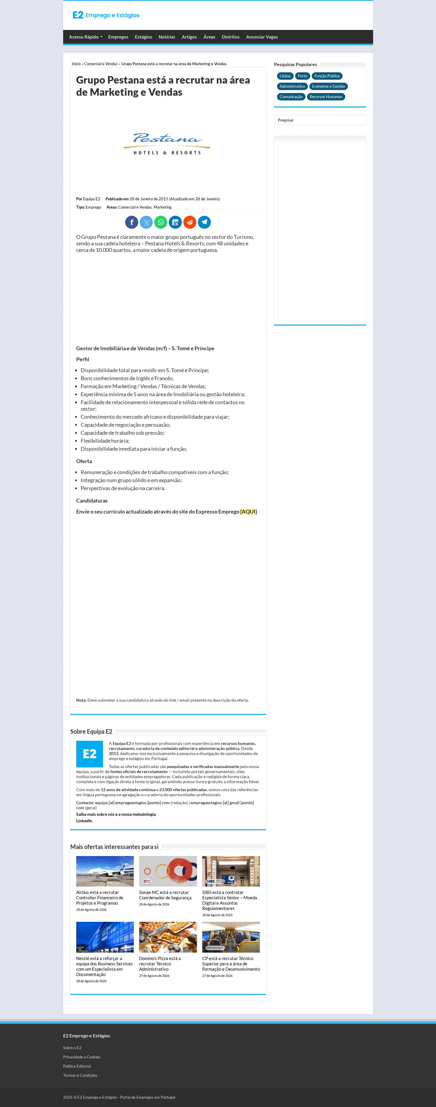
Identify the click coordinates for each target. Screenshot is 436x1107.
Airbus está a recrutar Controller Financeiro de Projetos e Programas (99, 898)
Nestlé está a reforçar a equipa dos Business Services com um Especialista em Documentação (104, 966)
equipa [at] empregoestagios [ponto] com (132, 802)
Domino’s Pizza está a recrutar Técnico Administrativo (160, 964)
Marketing (162, 207)
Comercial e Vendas (101, 63)
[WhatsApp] (160, 222)
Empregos (118, 36)
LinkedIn (84, 820)
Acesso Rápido (84, 36)
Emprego (93, 207)
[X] (146, 222)
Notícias (167, 36)
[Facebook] (131, 222)
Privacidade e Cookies (82, 1057)
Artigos (189, 36)
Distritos (231, 36)
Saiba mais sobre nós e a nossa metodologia (116, 814)
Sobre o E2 (72, 1047)
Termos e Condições (80, 1075)
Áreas (209, 36)
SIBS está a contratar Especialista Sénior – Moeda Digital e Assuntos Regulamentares (229, 900)
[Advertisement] (168, 298)
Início (76, 63)
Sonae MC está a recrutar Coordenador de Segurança (165, 895)
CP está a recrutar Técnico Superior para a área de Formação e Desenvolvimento (231, 964)
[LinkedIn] (175, 222)
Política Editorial (77, 1066)
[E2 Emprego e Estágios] (106, 14)
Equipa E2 (91, 198)
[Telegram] (204, 222)
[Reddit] (189, 222)
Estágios (143, 36)
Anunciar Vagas (262, 36)
